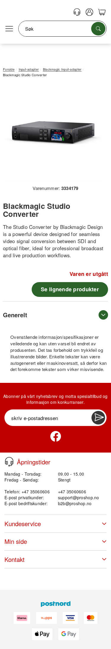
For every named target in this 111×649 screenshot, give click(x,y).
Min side (15, 541)
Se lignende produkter (70, 289)
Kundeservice (22, 523)
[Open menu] (9, 29)
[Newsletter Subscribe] (98, 417)
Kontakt (14, 559)
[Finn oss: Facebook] (55, 436)
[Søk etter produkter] (98, 28)
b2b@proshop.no (75, 503)
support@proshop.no (78, 497)
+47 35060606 (72, 492)
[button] (53, 133)
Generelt (15, 314)
